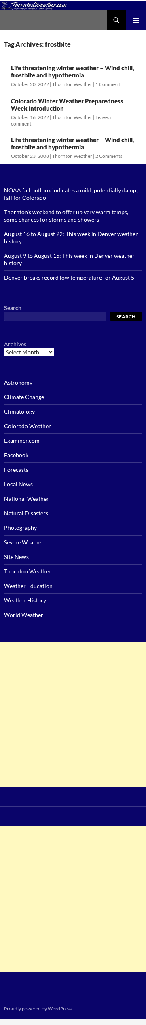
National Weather (26, 498)
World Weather (23, 614)
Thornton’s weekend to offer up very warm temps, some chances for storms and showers (66, 216)
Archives (15, 344)
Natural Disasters (26, 513)
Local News (18, 484)
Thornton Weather (72, 84)
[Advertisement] (73, 714)
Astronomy (18, 382)
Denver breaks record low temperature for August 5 (69, 277)
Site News (16, 556)
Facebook (16, 455)
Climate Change (24, 396)
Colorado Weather (27, 426)
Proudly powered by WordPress (38, 1009)
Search (12, 307)
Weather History (25, 600)
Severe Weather (24, 542)
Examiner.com (22, 440)
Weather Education (28, 585)
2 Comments (108, 156)
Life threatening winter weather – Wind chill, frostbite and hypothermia (72, 71)
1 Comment (107, 84)
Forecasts (16, 469)
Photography (20, 527)
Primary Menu (136, 20)
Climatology (19, 411)
